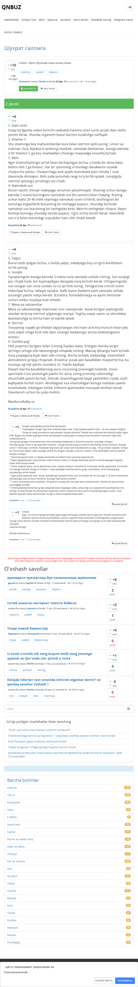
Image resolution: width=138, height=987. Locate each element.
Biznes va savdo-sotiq (20, 839)
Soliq (10, 809)
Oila (9, 868)
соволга (25, 72)
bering (41, 670)
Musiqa (11, 898)
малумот (41, 589)
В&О (42, 19)
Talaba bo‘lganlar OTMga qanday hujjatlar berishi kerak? (42, 747)
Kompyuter (34, 633)
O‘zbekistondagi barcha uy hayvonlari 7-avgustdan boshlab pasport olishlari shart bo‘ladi (61, 735)
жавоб (39, 72)
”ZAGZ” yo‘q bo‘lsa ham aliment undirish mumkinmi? (39, 730)
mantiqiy (49, 695)
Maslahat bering (101, 19)
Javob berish (30, 88)
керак (40, 614)
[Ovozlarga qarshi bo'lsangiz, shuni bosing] (8, 68)
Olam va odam (16, 846)
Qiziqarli (12, 876)
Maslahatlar (11, 19)
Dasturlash (13, 824)
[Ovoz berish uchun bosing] (8, 64)
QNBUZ (11, 7)
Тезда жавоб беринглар (27, 628)
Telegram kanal (123, 19)
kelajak (23, 695)
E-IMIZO (12, 817)
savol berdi (72, 81)
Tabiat (11, 883)
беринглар (41, 640)
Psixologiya (13, 942)
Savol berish (80, 19)
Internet (31, 608)
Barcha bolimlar (23, 780)
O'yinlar (12, 890)
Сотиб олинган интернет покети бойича (41, 603)
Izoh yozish (49, 88)
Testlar (42, 81)
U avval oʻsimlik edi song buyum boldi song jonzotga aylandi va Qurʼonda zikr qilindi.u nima (49, 655)
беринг (53, 72)
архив (13, 589)
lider (36, 695)
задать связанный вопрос (26, 232)
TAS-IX (11, 795)
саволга (14, 614)
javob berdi (36, 225)
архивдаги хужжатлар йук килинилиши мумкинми (51, 577)
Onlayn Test (29, 19)
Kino (10, 905)
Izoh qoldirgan (34, 500)
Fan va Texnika (16, 861)
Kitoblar (12, 920)
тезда (12, 640)
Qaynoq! (52, 19)
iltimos (13, 670)
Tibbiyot (12, 854)
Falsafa (11, 935)
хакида (26, 589)
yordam (27, 670)
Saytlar (29, 583)
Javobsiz (65, 19)
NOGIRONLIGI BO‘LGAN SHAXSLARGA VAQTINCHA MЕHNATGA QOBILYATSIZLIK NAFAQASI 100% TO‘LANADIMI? (65, 754)
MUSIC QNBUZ (13, 32)
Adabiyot (12, 927)
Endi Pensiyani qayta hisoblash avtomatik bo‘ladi (37, 741)
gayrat (11, 583)
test (11, 695)
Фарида (12, 633)
